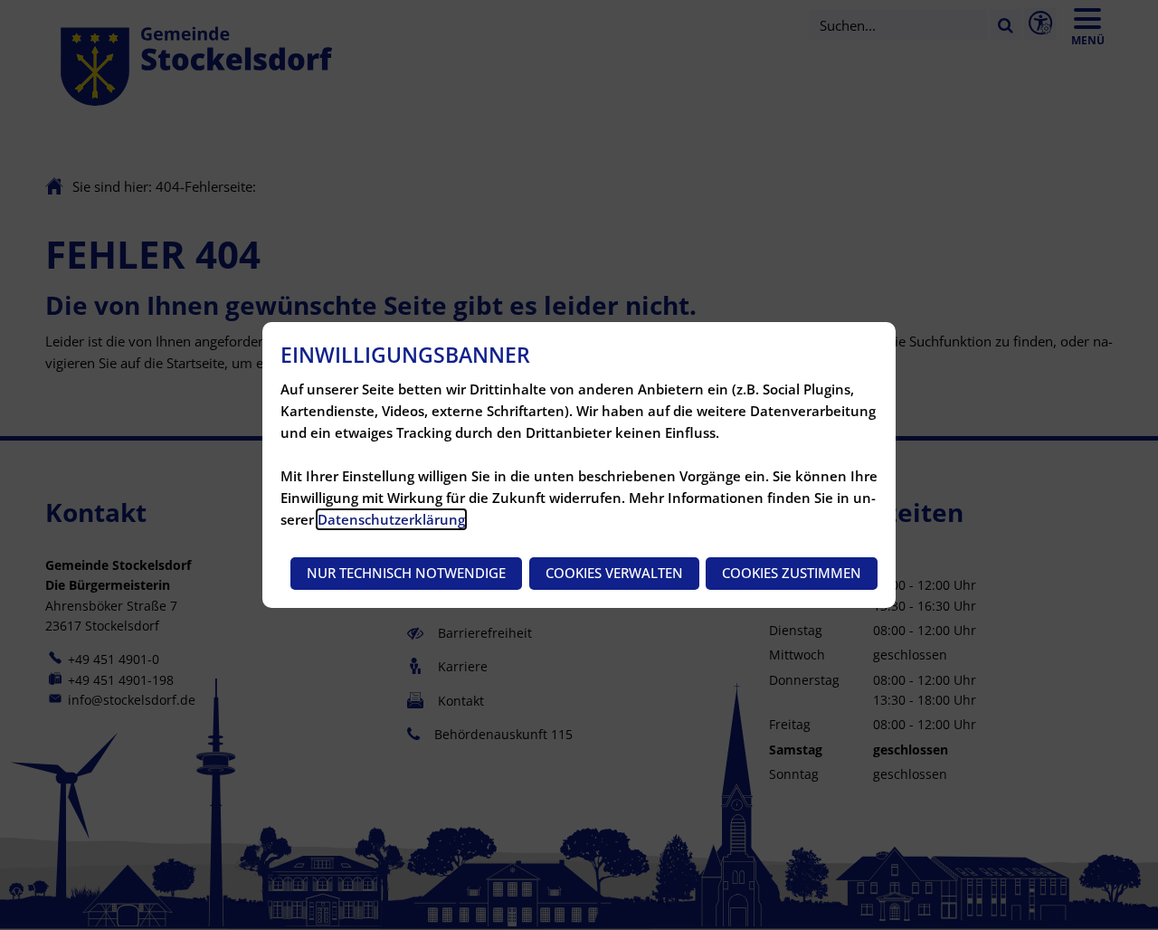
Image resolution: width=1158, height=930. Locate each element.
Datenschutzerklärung (391, 519)
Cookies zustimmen (791, 573)
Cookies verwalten (614, 573)
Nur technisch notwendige (406, 573)
